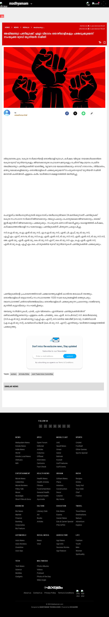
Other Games (81, 449)
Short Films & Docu (23, 499)
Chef (78, 492)
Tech (17, 561)
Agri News (60, 540)
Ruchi (78, 474)
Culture (41, 506)
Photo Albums (43, 566)
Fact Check (41, 467)
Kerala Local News (23, 456)
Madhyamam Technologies (50, 607)
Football (79, 446)
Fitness (40, 485)
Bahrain (59, 456)
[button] (3, 3)
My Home (60, 499)
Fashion (79, 540)
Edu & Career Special (64, 521)
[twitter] (45, 426)
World (17, 453)
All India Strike (24, 374)
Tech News (19, 566)
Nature (78, 518)
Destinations (81, 515)
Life (78, 535)
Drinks (78, 482)
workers (13, 374)
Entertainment (22, 474)
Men (77, 547)
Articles (40, 449)
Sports (79, 437)
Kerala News (20, 446)
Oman (58, 449)
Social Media (43, 535)
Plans (58, 482)
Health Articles (43, 482)
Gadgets (18, 576)
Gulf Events (61, 467)
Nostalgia (19, 496)
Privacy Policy (50, 593)
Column (59, 496)
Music (17, 492)
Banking (18, 521)
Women (79, 551)
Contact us (37, 593)
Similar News (11, 386)
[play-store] (78, 593)
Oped (39, 437)
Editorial (40, 446)
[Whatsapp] (83, 113)
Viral (39, 544)
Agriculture (62, 535)
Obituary (19, 460)
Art (38, 515)
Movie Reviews (21, 485)
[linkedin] (55, 426)
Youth (78, 544)
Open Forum (42, 442)
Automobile (20, 535)
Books (39, 518)
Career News (61, 518)
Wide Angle (41, 580)
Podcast (40, 573)
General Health (43, 492)
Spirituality (80, 554)
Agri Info (59, 544)
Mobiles (18, 573)
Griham (59, 474)
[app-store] (83, 593)
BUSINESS (19, 506)
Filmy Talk (19, 489)
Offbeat (40, 456)
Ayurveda (41, 499)
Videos (40, 570)
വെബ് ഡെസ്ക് (21, 115)
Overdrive (19, 547)
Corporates (20, 525)
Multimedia (42, 561)
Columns (40, 453)
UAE (58, 442)
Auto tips (19, 551)
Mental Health (43, 496)
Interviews (41, 460)
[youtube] (59, 426)
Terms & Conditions (66, 362)
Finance (18, 518)
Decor (58, 492)
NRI (16, 463)
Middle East (62, 437)
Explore (79, 525)
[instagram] (50, 426)
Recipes (79, 478)
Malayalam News (22, 442)
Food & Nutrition (44, 489)
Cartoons (41, 463)
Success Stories (62, 547)
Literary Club (42, 511)
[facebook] (67, 113)
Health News (43, 474)
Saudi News (61, 446)
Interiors (59, 485)
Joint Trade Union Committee (42, 374)
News (17, 437)
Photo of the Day (44, 576)
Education (61, 506)
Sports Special (81, 453)
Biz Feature (20, 528)
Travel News (81, 511)
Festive (79, 496)
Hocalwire (74, 607)
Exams (59, 515)
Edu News (60, 511)
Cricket (78, 442)
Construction (61, 489)
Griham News (62, 478)
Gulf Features (62, 463)
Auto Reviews (21, 544)
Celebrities (19, 482)
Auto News (19, 540)
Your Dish (80, 489)
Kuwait (59, 460)
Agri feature (61, 551)
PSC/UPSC (60, 525)
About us (27, 593)
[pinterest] (68, 426)
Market (18, 515)
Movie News (20, 478)
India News (20, 449)
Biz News (19, 511)
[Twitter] (75, 113)
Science (18, 570)
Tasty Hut (80, 485)
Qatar (58, 453)
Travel (79, 506)
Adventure (80, 521)
